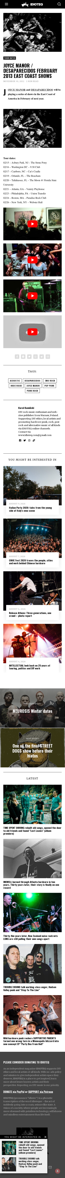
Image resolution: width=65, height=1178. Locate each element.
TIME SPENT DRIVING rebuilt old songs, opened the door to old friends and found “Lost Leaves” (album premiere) (31, 1147)
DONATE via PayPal (13, 1092)
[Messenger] (23, 356)
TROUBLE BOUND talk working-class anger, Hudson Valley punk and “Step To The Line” (30, 1162)
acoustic (15, 380)
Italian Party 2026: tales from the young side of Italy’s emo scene (30, 509)
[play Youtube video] (32, 224)
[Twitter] (29, 356)
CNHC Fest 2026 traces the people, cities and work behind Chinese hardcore (31, 562)
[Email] (48, 356)
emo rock (50, 380)
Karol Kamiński (26, 408)
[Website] (34, 440)
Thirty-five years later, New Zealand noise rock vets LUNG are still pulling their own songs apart (30, 937)
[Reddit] (41, 356)
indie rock (16, 385)
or (26, 1092)
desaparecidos (32, 380)
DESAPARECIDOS (42, 89)
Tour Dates (9, 58)
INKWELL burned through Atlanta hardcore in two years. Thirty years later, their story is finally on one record (31, 884)
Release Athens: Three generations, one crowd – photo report (30, 614)
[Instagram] (29, 440)
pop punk (49, 385)
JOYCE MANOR (17, 89)
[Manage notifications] (57, 1171)
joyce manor (33, 385)
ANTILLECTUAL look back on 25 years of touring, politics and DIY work (29, 667)
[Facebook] (17, 356)
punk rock (32, 390)
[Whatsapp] (35, 356)
